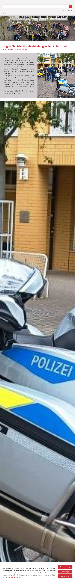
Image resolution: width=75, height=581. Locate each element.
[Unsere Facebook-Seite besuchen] (65, 10)
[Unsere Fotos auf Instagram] (69, 10)
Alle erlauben (65, 576)
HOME (11, 49)
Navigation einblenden (10, 14)
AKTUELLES (17, 49)
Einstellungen (65, 571)
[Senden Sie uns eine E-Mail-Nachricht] (63, 10)
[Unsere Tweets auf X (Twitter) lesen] (67, 10)
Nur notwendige (65, 567)
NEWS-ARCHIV (26, 49)
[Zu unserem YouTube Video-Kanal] (71, 10)
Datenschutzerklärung (15, 577)
